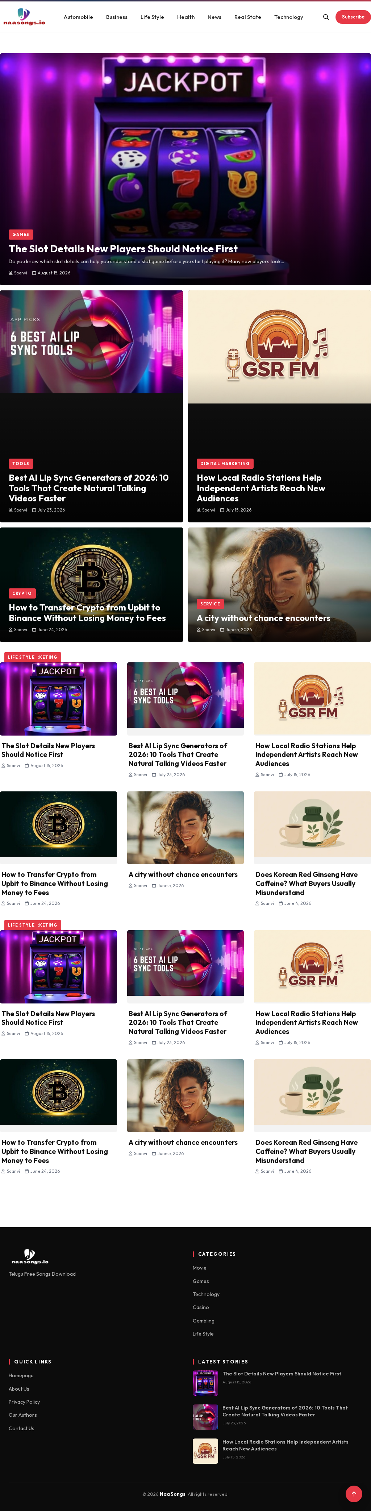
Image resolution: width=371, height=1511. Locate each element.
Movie (200, 1267)
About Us (19, 1389)
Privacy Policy (24, 1402)
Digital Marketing (225, 463)
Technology (288, 16)
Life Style (152, 16)
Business (117, 16)
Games (21, 234)
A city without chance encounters (183, 874)
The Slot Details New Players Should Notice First (48, 750)
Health (186, 16)
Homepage (21, 1375)
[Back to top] (354, 1494)
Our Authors (23, 1415)
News (214, 16)
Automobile (78, 16)
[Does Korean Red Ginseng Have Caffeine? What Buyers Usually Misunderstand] (312, 827)
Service (210, 604)
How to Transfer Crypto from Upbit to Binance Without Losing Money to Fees (54, 883)
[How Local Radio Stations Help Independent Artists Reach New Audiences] (279, 379)
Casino (201, 1307)
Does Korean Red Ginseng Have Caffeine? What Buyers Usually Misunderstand (306, 883)
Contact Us (21, 1428)
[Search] (326, 17)
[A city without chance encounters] (279, 567)
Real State (247, 16)
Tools (21, 463)
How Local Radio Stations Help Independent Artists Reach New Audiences (306, 754)
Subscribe (353, 17)
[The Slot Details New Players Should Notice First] (185, 145)
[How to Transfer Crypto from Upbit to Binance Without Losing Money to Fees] (91, 562)
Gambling (203, 1320)
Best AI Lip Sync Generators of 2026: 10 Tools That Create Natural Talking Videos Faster (178, 754)
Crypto (22, 593)
